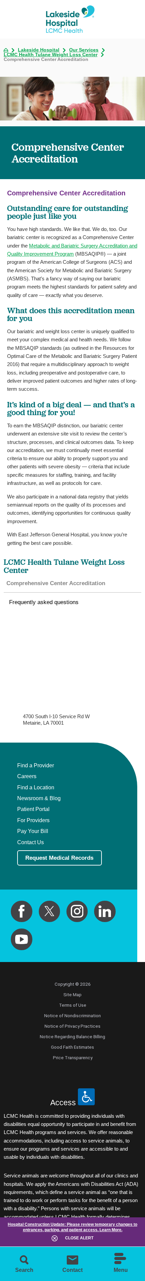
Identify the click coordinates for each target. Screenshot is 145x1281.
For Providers (33, 820)
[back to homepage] (6, 50)
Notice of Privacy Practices (72, 1026)
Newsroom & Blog (39, 798)
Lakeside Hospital (38, 50)
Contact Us (30, 842)
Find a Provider (35, 765)
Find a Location (35, 787)
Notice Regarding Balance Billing (72, 1036)
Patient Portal (33, 809)
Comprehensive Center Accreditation (55, 583)
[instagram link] (77, 911)
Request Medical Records (59, 857)
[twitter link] (49, 911)
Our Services (83, 50)
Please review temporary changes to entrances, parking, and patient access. (72, 1227)
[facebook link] (21, 911)
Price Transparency (72, 1057)
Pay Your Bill (32, 831)
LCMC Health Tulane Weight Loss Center (50, 54)
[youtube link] (21, 939)
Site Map (72, 994)
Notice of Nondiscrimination (72, 1015)
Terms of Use (72, 1005)
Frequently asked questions (44, 602)
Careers (26, 776)
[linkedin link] (105, 911)
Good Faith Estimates (72, 1047)
